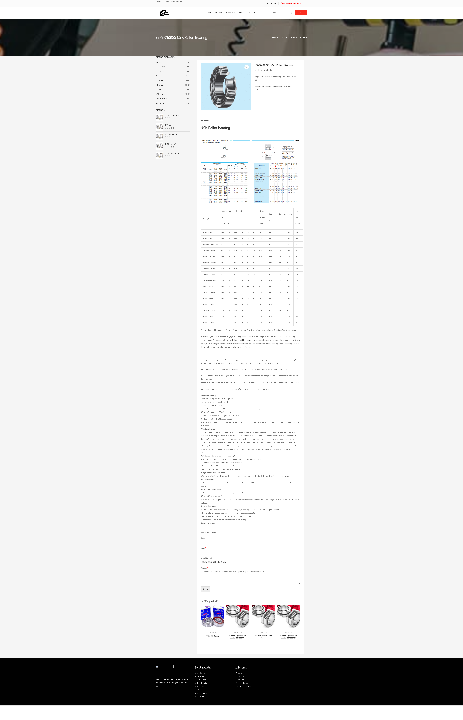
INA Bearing (159, 62)
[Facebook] (268, 3)
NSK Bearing (160, 89)
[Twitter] (272, 3)
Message (204, 568)
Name (203, 538)
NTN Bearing (201, 676)
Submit (205, 589)
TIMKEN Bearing (161, 98)
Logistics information (243, 686)
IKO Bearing (159, 76)
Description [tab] (205, 120)
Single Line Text (206, 558)
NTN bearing (160, 85)
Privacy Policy (240, 680)
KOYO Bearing (201, 680)
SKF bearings (246, 340)
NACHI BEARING (161, 67)
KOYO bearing (160, 94)
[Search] (291, 12)
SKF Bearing (160, 80)
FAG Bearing (160, 103)
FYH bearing (160, 71)
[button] (301, 12)
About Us (239, 673)
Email (203, 548)
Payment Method (242, 683)
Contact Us (240, 676)
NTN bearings (236, 340)
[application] (234, 12)
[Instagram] (275, 3)
